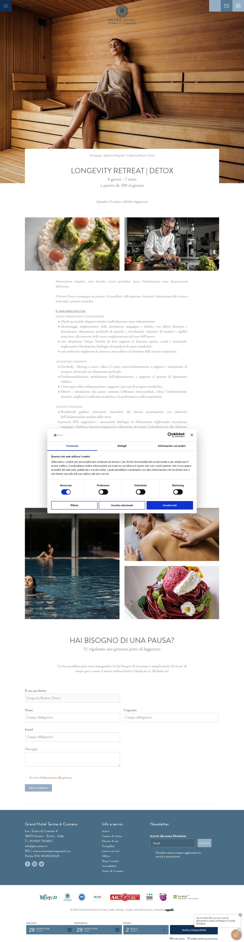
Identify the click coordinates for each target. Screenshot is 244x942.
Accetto (50, 778)
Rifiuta (74, 505)
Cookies (128, 909)
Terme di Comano (112, 871)
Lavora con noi (110, 851)
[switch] (103, 492)
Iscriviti (204, 843)
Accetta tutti (170, 505)
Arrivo (105, 831)
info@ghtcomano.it (36, 846)
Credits (111, 909)
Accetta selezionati (122, 505)
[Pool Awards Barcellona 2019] (149, 897)
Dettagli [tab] (122, 445)
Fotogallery (108, 846)
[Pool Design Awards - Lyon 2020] (163, 897)
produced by (159, 909)
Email (29, 730)
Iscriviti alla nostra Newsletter (168, 836)
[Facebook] (27, 864)
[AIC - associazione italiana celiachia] (125, 897)
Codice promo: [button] (179, 939)
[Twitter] (41, 864)
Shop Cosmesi (110, 861)
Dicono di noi (110, 841)
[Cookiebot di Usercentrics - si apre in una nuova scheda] (170, 434)
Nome (29, 710)
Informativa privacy (143, 909)
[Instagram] (34, 864)
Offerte (106, 856)
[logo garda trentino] (97, 897)
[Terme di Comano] (67, 897)
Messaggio (31, 749)
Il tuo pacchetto (35, 691)
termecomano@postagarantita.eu (52, 851)
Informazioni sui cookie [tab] (171, 445)
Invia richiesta (38, 788)
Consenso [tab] (72, 445)
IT (201, 6)
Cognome (130, 710)
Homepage (95, 155)
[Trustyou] (186, 897)
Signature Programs (114, 155)
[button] (50, 929)
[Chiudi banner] (192, 435)
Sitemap (120, 909)
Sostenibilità (109, 866)
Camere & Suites (112, 836)
